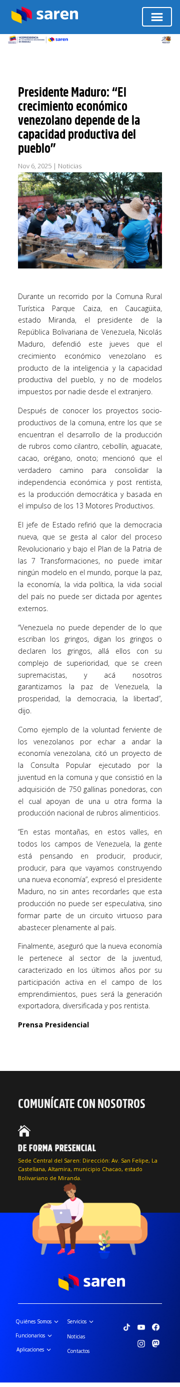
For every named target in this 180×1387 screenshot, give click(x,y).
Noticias (70, 165)
